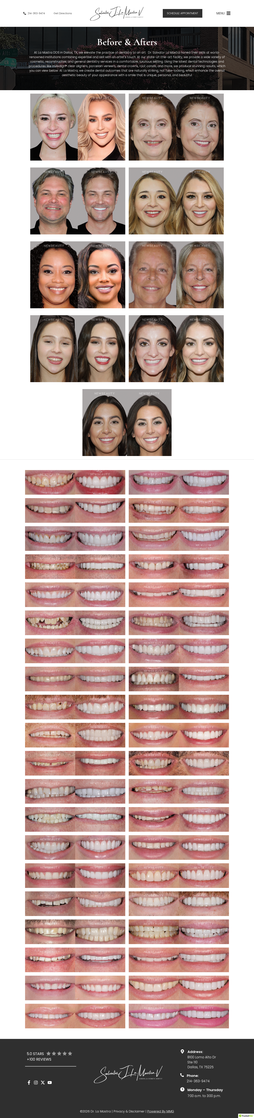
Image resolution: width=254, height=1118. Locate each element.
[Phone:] (182, 1075)
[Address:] (182, 1051)
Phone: (193, 1075)
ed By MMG (165, 1111)
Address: (195, 1051)
